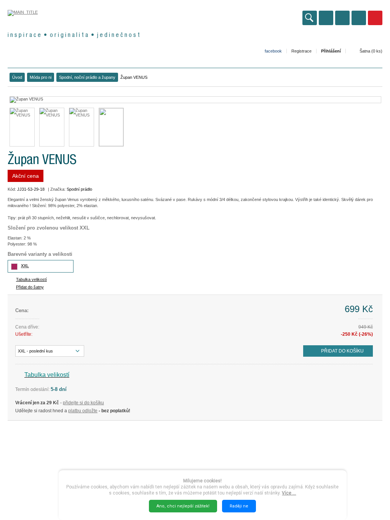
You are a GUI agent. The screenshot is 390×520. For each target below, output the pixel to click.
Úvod (17, 77)
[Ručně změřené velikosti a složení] (111, 127)
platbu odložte (83, 410)
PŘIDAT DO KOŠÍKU (342, 351)
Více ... (289, 493)
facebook (273, 51)
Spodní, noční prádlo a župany (87, 77)
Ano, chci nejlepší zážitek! (183, 506)
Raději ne (239, 506)
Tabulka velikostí (31, 279)
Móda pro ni (40, 77)
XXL (25, 265)
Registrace (301, 51)
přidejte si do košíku (83, 402)
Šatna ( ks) (371, 51)
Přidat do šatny (30, 287)
